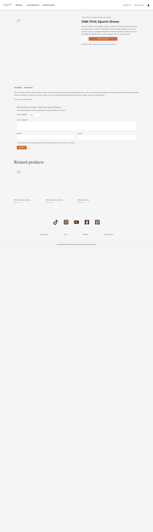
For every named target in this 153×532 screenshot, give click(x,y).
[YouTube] (76, 222)
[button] (23, 5)
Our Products (33, 5)
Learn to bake (48, 5)
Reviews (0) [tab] (28, 88)
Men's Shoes (85, 17)
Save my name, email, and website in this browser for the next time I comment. (47, 143)
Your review (22, 120)
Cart (65, 234)
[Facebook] (87, 222)
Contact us (139, 5)
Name (19, 134)
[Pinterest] (97, 222)
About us (127, 5)
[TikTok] (55, 222)
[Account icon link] (148, 5)
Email (80, 134)
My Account (44, 234)
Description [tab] (18, 88)
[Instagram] (66, 222)
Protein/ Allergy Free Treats (101, 17)
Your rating (22, 114)
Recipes (19, 5)
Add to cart (103, 39)
